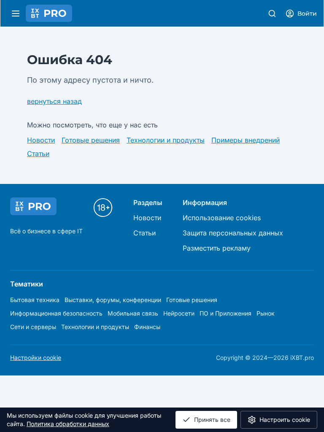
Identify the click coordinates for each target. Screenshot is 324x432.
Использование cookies (222, 217)
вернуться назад (54, 101)
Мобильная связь (133, 313)
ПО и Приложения (225, 313)
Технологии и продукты (166, 140)
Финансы (147, 326)
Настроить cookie (284, 419)
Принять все (212, 419)
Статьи (38, 153)
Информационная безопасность (56, 313)
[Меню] (15, 13)
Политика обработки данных (68, 423)
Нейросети (178, 313)
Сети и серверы (33, 326)
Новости (41, 140)
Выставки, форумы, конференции (113, 299)
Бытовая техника (34, 299)
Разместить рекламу (217, 248)
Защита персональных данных (233, 233)
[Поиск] (272, 13)
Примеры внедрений (245, 140)
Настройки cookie (35, 357)
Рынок (265, 313)
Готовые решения (91, 140)
